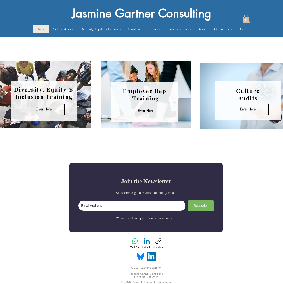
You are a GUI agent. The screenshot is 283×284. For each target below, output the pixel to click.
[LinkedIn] (151, 256)
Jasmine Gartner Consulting (141, 13)
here (168, 282)
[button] (246, 18)
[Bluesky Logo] (140, 256)
